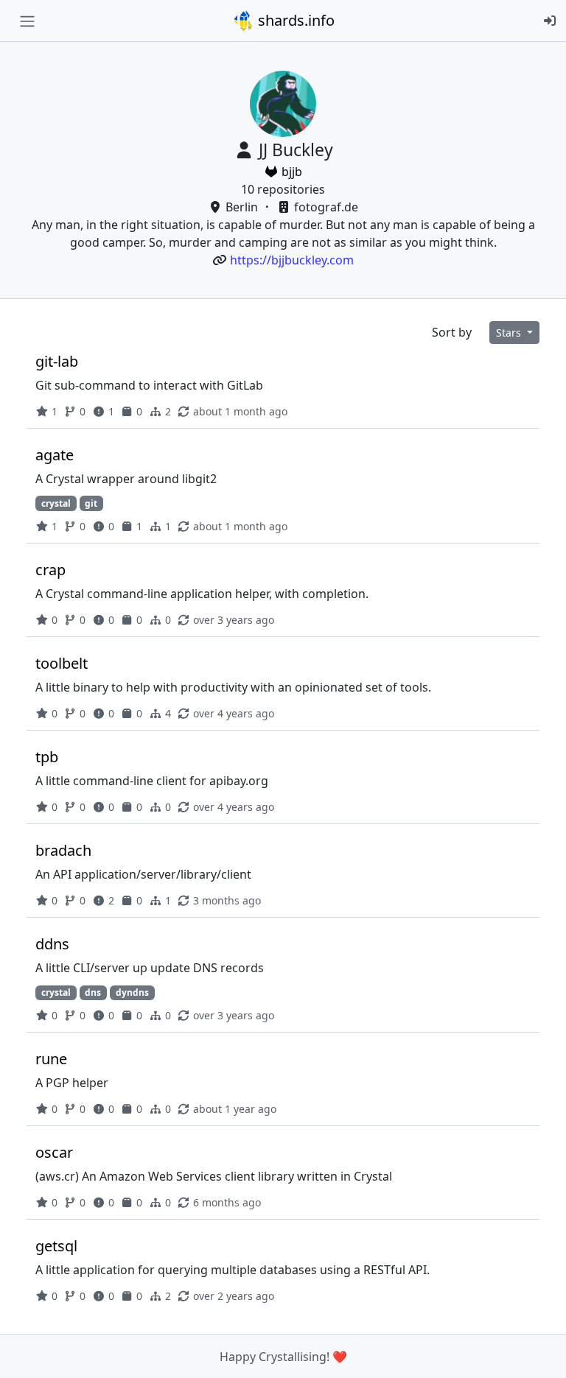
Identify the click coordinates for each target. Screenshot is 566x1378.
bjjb (290, 172)
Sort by (452, 332)
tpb (46, 757)
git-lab (56, 361)
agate (54, 455)
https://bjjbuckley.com (292, 260)
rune (51, 1059)
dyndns (132, 992)
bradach (63, 850)
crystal (56, 503)
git (91, 503)
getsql (56, 1246)
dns (93, 992)
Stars (510, 333)
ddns (52, 944)
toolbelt (61, 663)
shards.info (294, 20)
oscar (54, 1152)
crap (50, 570)
